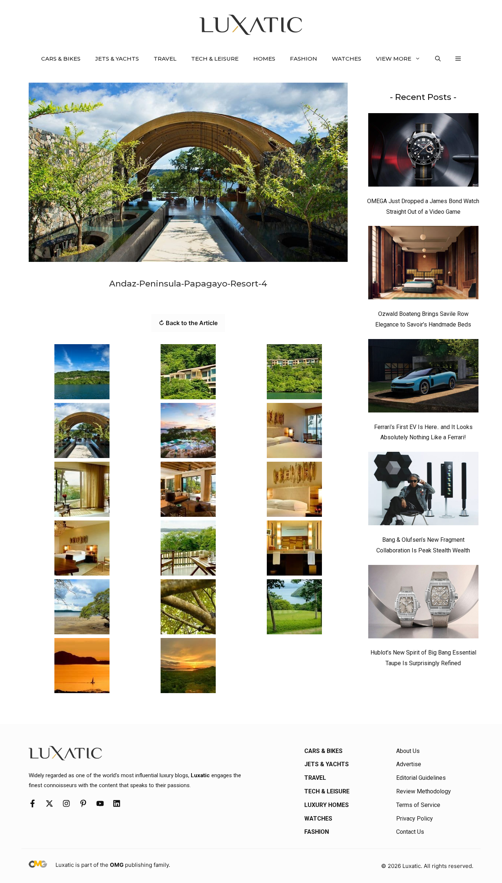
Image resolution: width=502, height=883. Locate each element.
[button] (438, 59)
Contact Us (410, 831)
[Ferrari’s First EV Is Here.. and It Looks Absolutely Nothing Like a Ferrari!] (423, 377)
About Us (408, 750)
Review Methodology (423, 791)
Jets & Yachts (117, 58)
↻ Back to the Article (188, 323)
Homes (264, 58)
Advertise (408, 764)
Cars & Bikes (60, 58)
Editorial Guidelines (421, 777)
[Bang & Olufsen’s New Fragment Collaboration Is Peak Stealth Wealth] (423, 490)
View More (393, 58)
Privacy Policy (414, 818)
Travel (165, 58)
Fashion (303, 58)
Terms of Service (418, 804)
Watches (346, 58)
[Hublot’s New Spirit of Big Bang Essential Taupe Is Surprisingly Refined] (423, 603)
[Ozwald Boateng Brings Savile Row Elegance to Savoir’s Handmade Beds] (423, 264)
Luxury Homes (326, 804)
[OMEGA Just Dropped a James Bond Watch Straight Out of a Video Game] (423, 151)
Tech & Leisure (215, 58)
